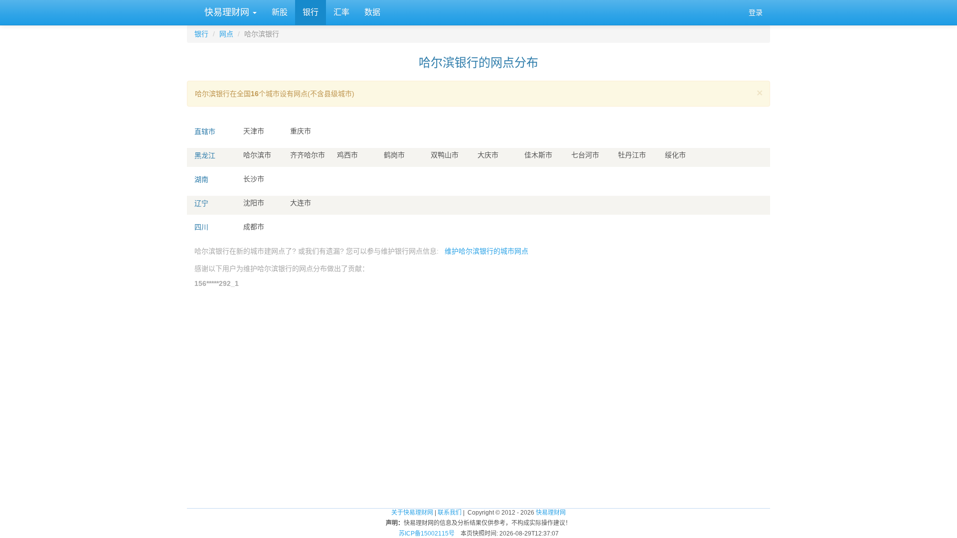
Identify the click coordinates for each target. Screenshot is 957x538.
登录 (756, 12)
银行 (311, 12)
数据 (372, 12)
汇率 (341, 12)
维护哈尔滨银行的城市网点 (486, 251)
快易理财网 (227, 12)
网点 (226, 34)
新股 (280, 12)
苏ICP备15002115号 (427, 533)
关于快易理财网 (412, 512)
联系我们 (450, 512)
